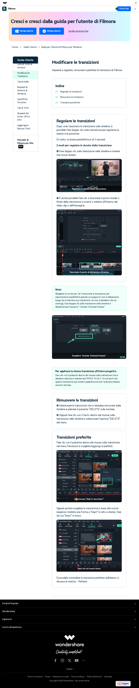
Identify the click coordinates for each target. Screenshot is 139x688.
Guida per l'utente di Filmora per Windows (61, 47)
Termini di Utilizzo (78, 677)
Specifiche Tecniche (22, 101)
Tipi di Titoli (23, 108)
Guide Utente (30, 47)
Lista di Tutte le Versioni (24, 66)
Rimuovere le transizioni (71, 97)
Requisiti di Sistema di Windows (22, 90)
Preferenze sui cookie (61, 677)
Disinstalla (108, 677)
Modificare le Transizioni (23, 75)
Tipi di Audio (23, 81)
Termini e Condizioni (35, 677)
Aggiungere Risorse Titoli (23, 127)
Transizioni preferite (70, 102)
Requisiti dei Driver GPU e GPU (23, 116)
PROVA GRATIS (26, 31)
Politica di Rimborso (94, 677)
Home (15, 47)
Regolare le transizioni (71, 91)
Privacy (47, 677)
